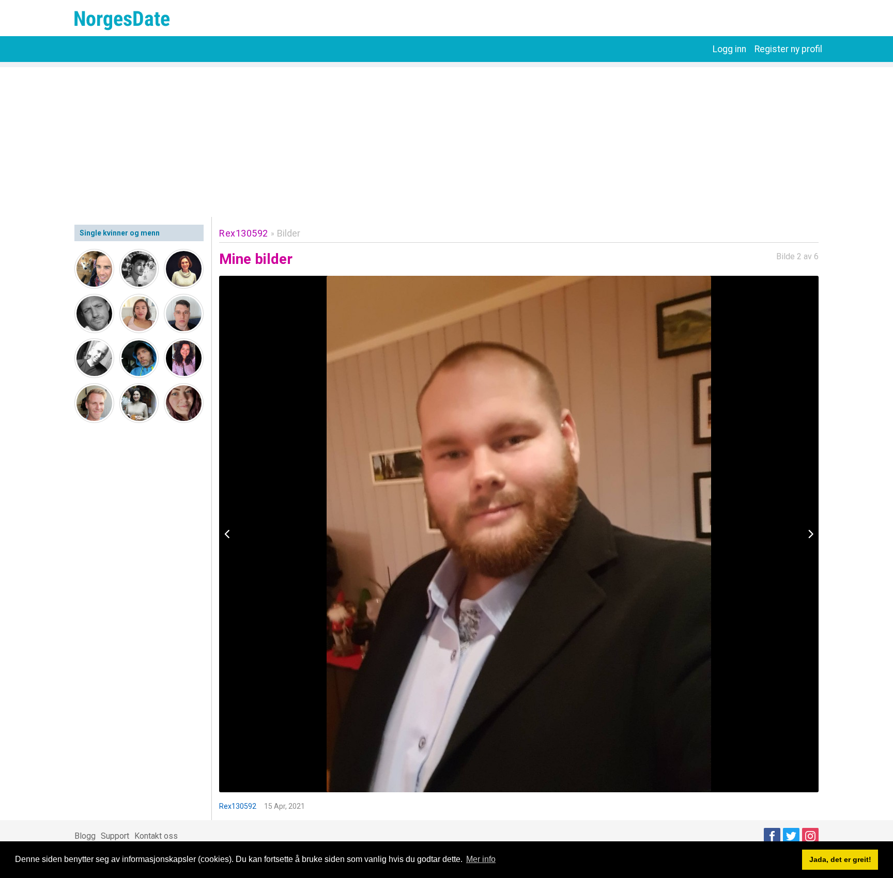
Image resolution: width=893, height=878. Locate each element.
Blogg (85, 836)
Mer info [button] (481, 859)
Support (115, 836)
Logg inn (729, 49)
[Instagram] (810, 836)
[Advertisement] (446, 139)
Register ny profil (788, 49)
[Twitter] (791, 836)
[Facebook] (772, 836)
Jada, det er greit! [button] (840, 859)
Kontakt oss (156, 836)
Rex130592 (243, 233)
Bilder (288, 233)
